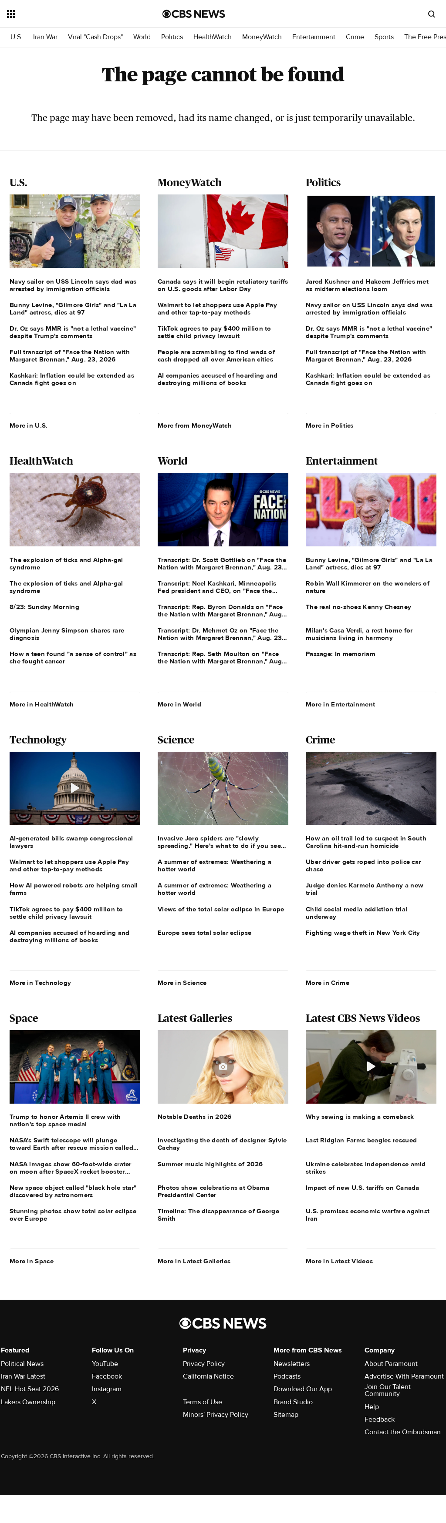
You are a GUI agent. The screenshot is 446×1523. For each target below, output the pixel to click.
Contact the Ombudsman (403, 1432)
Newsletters (292, 1363)
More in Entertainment (340, 704)
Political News (22, 1363)
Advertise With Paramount (404, 1376)
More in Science (182, 983)
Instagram (107, 1389)
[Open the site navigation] (69, 14)
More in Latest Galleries (194, 1261)
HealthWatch (212, 37)
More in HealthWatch (42, 704)
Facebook (107, 1376)
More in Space (32, 1261)
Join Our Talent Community (388, 1390)
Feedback (380, 1419)
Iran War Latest (23, 1376)
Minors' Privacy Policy (215, 1414)
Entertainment (313, 37)
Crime (355, 37)
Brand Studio (293, 1402)
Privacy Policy (204, 1363)
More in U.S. (29, 425)
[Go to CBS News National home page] (193, 14)
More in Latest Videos (339, 1261)
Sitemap (286, 1414)
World (142, 37)
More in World (179, 704)
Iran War (45, 37)
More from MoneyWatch (195, 425)
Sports (384, 37)
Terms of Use (202, 1402)
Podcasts (287, 1376)
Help (372, 1406)
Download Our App (303, 1389)
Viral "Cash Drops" (95, 37)
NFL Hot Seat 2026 (30, 1389)
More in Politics (330, 425)
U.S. (16, 37)
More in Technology (40, 983)
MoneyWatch (262, 37)
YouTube (105, 1363)
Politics (172, 37)
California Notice (208, 1376)
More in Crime (327, 983)
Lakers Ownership (28, 1402)
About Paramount (391, 1363)
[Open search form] (432, 14)
